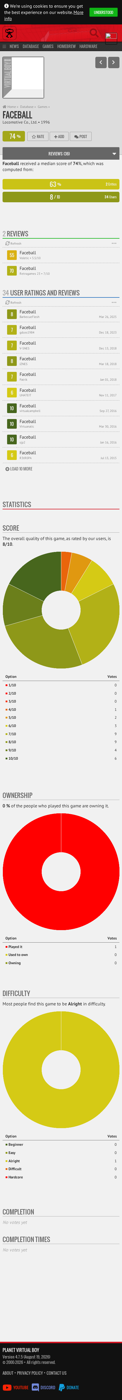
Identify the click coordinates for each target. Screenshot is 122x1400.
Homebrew (66, 46)
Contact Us (57, 1373)
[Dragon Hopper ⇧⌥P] (101, 62)
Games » (44, 107)
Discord (48, 1387)
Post (83, 136)
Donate (72, 1387)
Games (48, 46)
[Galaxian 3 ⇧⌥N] (113, 62)
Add (60, 136)
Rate (40, 136)
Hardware (88, 46)
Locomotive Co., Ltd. (20, 122)
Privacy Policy (30, 1373)
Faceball (17, 114)
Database (31, 46)
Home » (12, 107)
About (8, 1373)
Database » (28, 107)
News (14, 46)
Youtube (20, 1387)
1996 (45, 122)
